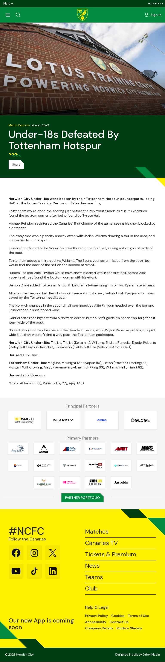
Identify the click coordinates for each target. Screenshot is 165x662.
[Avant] (121, 449)
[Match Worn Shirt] (147, 449)
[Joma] (102, 420)
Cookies (117, 616)
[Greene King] (43, 482)
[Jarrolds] (121, 482)
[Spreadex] (95, 465)
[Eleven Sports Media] (69, 465)
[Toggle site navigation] (7, 15)
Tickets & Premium (110, 554)
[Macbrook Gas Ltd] (95, 449)
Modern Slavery (129, 628)
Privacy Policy (96, 616)
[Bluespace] (18, 465)
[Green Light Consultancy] (140, 420)
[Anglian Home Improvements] (18, 449)
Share (16, 164)
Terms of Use (138, 616)
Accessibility (95, 622)
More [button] (6, 3)
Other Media (151, 654)
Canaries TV (101, 543)
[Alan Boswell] (69, 449)
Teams (94, 577)
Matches (96, 532)
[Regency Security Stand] (43, 465)
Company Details (99, 628)
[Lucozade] (43, 449)
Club (91, 588)
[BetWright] (24, 420)
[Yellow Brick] (147, 465)
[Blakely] (156, 3)
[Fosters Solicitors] (121, 465)
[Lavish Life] (95, 482)
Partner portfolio (82, 497)
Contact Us (119, 622)
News (92, 566)
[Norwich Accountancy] (69, 482)
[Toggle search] (18, 15)
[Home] (82, 15)
